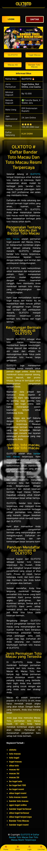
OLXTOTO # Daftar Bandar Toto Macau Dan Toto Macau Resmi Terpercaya (24, 837)
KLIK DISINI (27, 133)
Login (29, 849)
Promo (6, 849)
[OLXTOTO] (23, 6)
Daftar (17, 849)
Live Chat (41, 849)
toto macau (13, 239)
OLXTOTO (35, 174)
